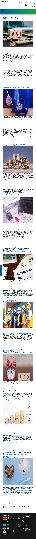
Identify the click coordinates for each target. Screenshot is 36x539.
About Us (10, 11)
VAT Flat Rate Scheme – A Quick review (13, 19)
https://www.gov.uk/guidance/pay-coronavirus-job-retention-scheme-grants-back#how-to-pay (17, 436)
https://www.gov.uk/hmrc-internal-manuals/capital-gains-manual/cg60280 (14, 229)
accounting (14, 343)
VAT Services (10, 59)
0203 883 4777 (26, 6)
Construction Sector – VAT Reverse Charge (14, 300)
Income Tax (7, 397)
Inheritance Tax (8, 298)
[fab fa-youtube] (34, 6)
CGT (29, 223)
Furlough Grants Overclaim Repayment (13, 399)
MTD (20, 116)
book (20, 192)
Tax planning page (11, 128)
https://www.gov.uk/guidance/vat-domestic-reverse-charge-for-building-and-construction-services (18, 333)
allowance (27, 284)
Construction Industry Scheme (10, 351)
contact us (6, 85)
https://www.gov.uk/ (6, 180)
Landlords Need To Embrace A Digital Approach (16, 87)
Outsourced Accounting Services (19, 525)
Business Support (8, 453)
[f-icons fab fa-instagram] (4, 519)
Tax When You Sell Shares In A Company (14, 144)
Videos (14, 525)
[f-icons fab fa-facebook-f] (4, 518)
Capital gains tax (10, 188)
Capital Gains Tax (8, 193)
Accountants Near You (30, 11)
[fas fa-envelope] (32, 3)
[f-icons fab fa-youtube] (6, 519)
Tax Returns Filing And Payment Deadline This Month (17, 352)
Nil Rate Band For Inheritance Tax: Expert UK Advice (17, 251)
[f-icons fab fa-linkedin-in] (8, 518)
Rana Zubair (17, 20)
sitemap (7, 86)
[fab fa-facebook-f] (34, 3)
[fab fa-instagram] (32, 6)
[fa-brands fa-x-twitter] (32, 5)
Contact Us (25, 11)
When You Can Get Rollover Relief (12, 195)
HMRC (27, 382)
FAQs (13, 524)
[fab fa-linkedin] (34, 5)
